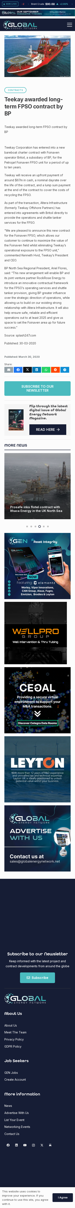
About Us (10, 1025)
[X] (41, 1145)
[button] (69, 24)
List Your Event (14, 1120)
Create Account (15, 1079)
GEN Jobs (11, 1072)
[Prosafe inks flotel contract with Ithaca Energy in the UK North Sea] (37, 486)
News (8, 1105)
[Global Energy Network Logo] (20, 25)
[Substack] (50, 1145)
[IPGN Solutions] (37, 15)
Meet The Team (15, 1032)
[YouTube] (25, 1145)
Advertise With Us (16, 1113)
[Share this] (18, 370)
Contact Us (11, 1134)
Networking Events (17, 1127)
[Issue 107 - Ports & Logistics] (16, 419)
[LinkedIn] (16, 1145)
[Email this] (8, 370)
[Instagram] (33, 1145)
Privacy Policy (14, 1039)
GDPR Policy (12, 1046)
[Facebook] (8, 1145)
